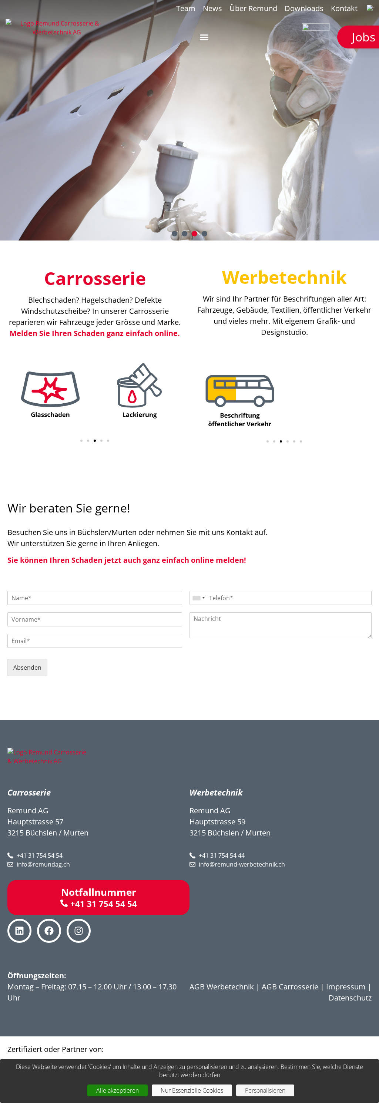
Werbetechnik (284, 277)
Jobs (363, 37)
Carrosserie (95, 278)
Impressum (346, 987)
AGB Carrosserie (290, 987)
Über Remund (253, 8)
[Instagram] (79, 931)
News (212, 8)
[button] (174, 233)
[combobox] (198, 598)
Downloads (304, 8)
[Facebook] (49, 931)
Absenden (27, 667)
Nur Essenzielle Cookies (192, 1090)
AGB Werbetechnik (222, 987)
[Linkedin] (19, 931)
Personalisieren (265, 1090)
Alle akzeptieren (117, 1090)
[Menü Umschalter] (204, 37)
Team (185, 8)
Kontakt (344, 8)
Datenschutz (350, 998)
